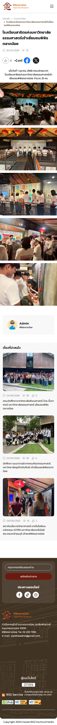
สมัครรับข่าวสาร (28, 576)
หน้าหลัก (6, 18)
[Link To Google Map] (23, 615)
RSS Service (14, 694)
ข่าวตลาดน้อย (20, 18)
